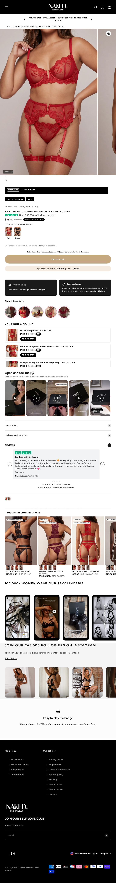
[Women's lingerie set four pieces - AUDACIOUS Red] (12, 351)
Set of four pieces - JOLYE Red (35, 330)
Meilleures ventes (20, 764)
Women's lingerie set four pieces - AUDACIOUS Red (46, 346)
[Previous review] (10, 464)
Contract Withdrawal (59, 769)
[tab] (52, 481)
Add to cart (28, 339)
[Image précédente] (58, 177)
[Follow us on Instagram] (13, 854)
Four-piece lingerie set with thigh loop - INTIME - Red (47, 362)
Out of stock (58, 259)
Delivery (53, 779)
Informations (17, 774)
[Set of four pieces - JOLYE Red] (12, 335)
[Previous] (24, 19)
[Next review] (102, 464)
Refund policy (56, 774)
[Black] (8, 567)
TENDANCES (17, 759)
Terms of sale (56, 789)
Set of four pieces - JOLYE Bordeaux (51, 572)
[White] (21, 567)
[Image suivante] (58, 181)
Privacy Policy (56, 759)
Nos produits (17, 769)
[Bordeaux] (12, 567)
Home (10, 27)
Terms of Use (55, 784)
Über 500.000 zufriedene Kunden (37, 215)
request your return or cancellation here (75, 724)
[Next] (91, 19)
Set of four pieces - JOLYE (17, 571)
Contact (53, 794)
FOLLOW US (11, 658)
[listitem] (11, 312)
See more (19, 472)
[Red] (17, 567)
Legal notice (55, 764)
